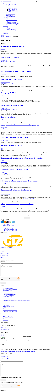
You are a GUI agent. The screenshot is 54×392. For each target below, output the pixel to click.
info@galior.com (5, 257)
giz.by (2, 148)
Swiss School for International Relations (9, 109)
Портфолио (5, 17)
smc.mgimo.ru (3, 74)
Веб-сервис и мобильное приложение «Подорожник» (19, 181)
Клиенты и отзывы (7, 316)
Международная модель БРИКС (12, 105)
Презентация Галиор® (11, 29)
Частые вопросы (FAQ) (11, 30)
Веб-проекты (9, 18)
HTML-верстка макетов (13, 11)
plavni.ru (2, 172)
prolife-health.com (4, 95)
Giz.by (2, 149)
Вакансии (8, 28)
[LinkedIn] (3, 222)
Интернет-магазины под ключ (10, 289)
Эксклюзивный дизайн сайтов (12, 23)
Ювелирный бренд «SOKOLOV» (8, 61)
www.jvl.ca (3, 49)
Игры (7, 21)
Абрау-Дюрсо (4, 173)
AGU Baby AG (4, 162)
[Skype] (12, 222)
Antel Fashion (3, 128)
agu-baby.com (3, 160)
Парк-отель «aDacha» (8, 117)
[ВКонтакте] (1, 222)
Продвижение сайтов (10, 14)
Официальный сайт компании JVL (13, 46)
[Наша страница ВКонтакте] (1, 334)
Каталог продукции (12, 8)
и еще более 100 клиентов (6, 247)
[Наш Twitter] (3, 334)
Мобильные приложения (11, 20)
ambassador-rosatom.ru (5, 82)
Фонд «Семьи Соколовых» (10, 58)
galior (3, 251)
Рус (1, 35)
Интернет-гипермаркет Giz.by (11, 145)
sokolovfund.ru (4, 60)
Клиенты (5, 32)
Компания (5, 26)
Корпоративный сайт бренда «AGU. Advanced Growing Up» (22, 158)
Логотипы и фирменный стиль (13, 24)
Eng (3, 35)
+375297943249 (5, 253)
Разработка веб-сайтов (11, 4)
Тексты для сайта (10, 15)
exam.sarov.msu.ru (4, 140)
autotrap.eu (3, 206)
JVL (1, 50)
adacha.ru (3, 119)
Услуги (4, 3)
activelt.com (3, 192)
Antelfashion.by (4, 127)
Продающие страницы (13, 5)
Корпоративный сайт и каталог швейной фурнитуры (20, 125)
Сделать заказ (27, 218)
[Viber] (8, 222)
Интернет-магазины (12, 6)
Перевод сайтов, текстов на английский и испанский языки (16, 300)
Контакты (5, 33)
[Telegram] (14, 222)
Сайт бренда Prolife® (8, 93)
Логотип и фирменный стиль (12, 12)
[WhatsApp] (10, 222)
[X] (7, 222)
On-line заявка (4, 232)
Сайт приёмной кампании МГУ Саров (14, 137)
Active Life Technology (5, 194)
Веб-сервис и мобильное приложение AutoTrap (17, 204)
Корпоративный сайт (13, 9)
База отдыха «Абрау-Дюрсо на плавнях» (15, 169)
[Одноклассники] (5, 222)
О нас (7, 27)
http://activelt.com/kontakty (28, 198)
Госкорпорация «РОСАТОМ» (7, 83)
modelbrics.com (4, 108)
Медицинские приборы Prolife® (8, 96)
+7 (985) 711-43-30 (5, 329)
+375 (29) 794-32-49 (5, 327)
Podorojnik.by (3, 183)
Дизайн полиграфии (10, 16)
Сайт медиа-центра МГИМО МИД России (16, 71)
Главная (2, 36)
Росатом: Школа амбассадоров (11, 79)
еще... (27, 213)
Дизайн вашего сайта (13, 10)
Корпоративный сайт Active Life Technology (16, 190)
